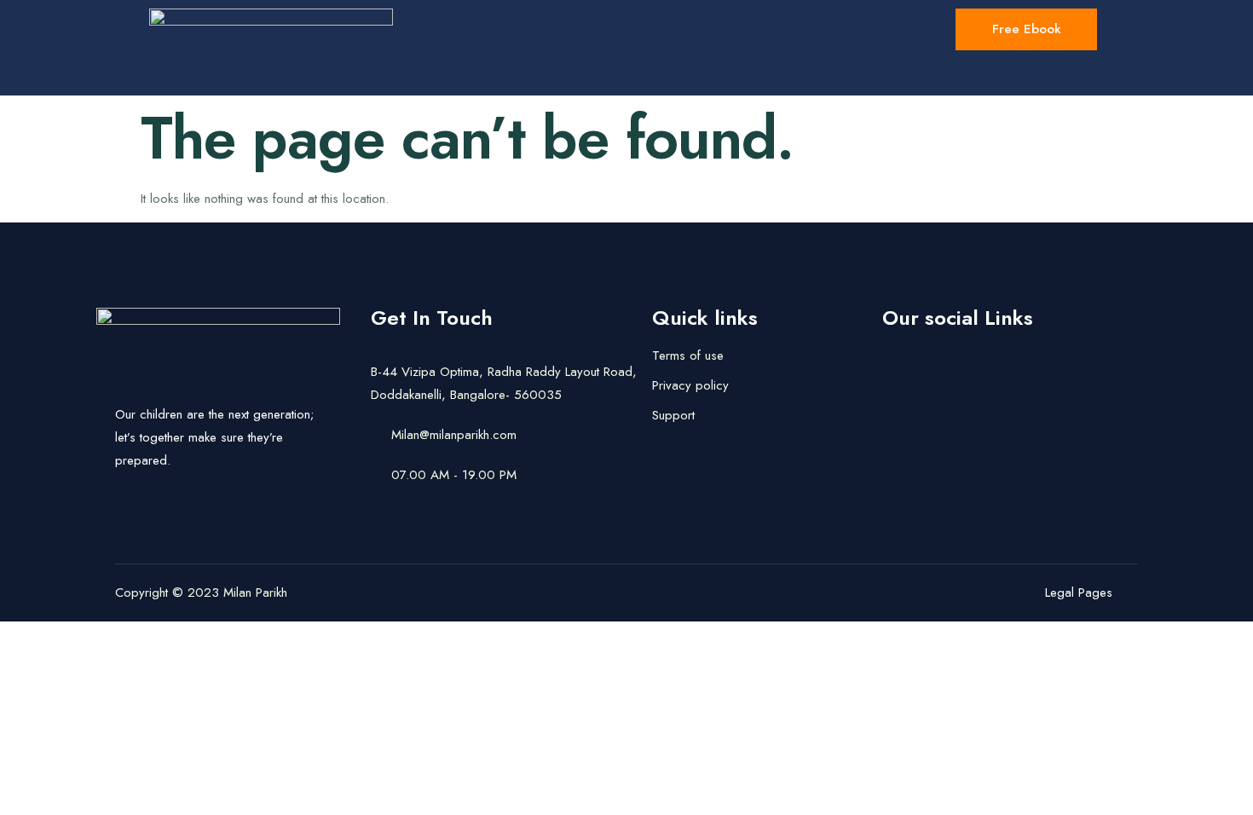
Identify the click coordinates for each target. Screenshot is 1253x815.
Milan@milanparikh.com (454, 434)
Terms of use (688, 355)
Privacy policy (690, 385)
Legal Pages (1078, 592)
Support (673, 415)
